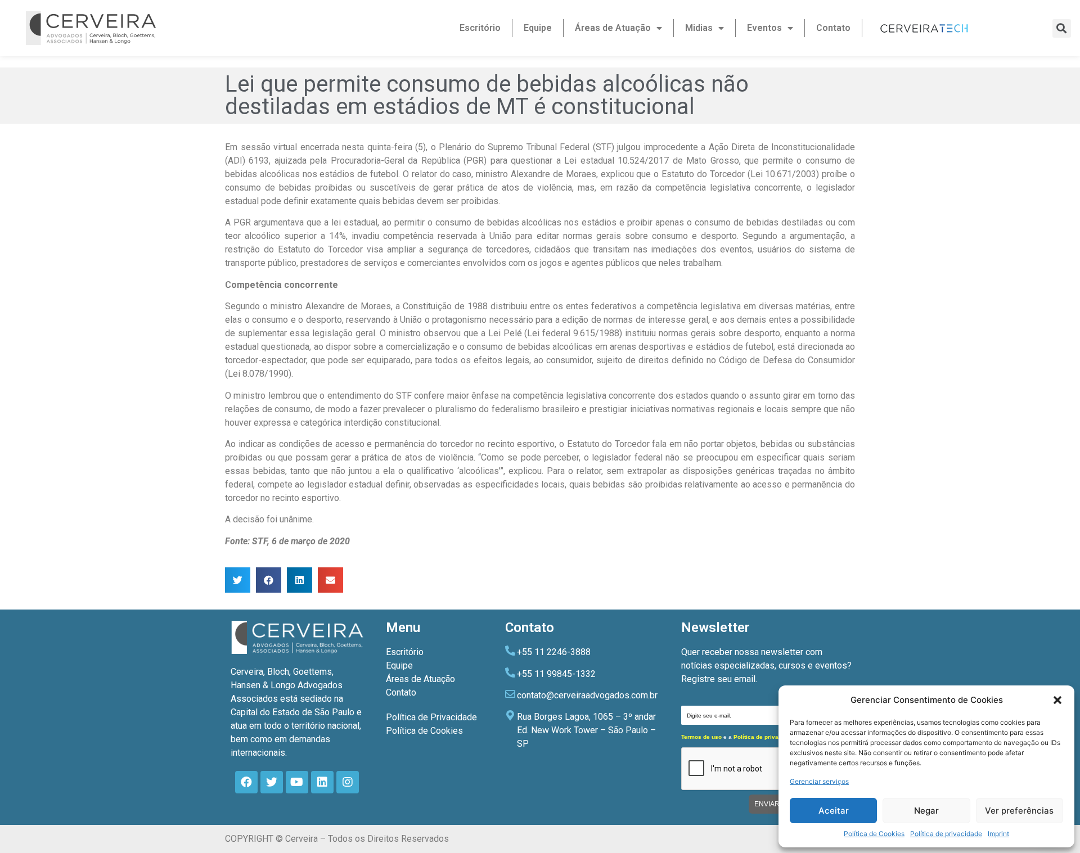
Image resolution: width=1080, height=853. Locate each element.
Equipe (538, 27)
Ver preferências (1019, 810)
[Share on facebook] (268, 580)
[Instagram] (347, 782)
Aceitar (833, 810)
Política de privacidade (946, 833)
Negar (926, 810)
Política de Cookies (874, 833)
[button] (1057, 700)
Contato (833, 27)
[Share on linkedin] (299, 580)
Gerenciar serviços (819, 781)
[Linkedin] (322, 782)
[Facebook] (246, 782)
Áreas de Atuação (613, 27)
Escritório (480, 27)
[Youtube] (297, 782)
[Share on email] (330, 580)
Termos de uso (701, 737)
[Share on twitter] (237, 580)
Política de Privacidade (431, 717)
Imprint (998, 833)
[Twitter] (271, 782)
